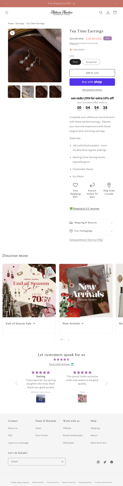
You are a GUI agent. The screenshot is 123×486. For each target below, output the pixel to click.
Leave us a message (18, 442)
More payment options (92, 89)
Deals (38, 428)
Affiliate (67, 428)
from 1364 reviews (59, 364)
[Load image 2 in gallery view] (28, 92)
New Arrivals (71, 323)
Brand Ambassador (73, 435)
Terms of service (68, 482)
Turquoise (91, 61)
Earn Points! (42, 435)
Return (94, 435)
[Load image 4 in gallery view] (55, 92)
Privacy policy (53, 482)
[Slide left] (54, 339)
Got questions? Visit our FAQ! (86, 239)
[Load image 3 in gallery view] (42, 92)
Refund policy (38, 482)
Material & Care (98, 442)
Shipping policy (85, 482)
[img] (61, 359)
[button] (6, 12)
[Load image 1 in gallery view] (14, 92)
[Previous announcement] (6, 3)
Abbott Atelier (23, 482)
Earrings (20, 23)
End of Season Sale (19, 323)
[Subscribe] (62, 461)
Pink (75, 61)
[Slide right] (68, 339)
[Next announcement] (116, 3)
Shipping (74, 43)
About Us (13, 428)
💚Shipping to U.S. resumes (84, 208)
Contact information (103, 482)
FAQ (10, 435)
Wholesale (68, 442)
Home (11, 23)
